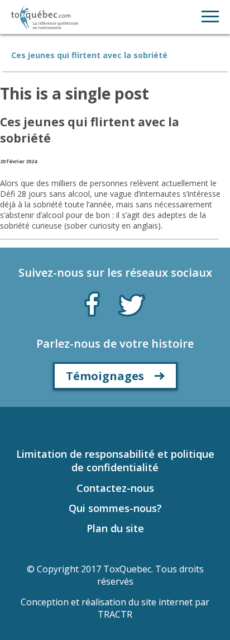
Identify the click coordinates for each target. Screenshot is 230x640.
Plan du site (115, 528)
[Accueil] (44, 17)
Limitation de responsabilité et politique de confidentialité (115, 460)
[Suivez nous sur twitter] (132, 304)
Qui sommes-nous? (115, 508)
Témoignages (105, 375)
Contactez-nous (115, 488)
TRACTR (115, 614)
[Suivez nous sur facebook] (92, 301)
